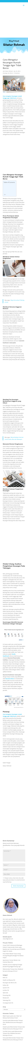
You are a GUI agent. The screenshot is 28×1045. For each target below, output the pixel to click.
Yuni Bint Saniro (7, 1031)
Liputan (5, 987)
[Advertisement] (14, 23)
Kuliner (5, 985)
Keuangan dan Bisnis (8, 73)
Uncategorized (7, 1003)
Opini (4, 993)
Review (5, 998)
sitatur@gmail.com (8, 939)
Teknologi (5, 1000)
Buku (4, 977)
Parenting (5, 995)
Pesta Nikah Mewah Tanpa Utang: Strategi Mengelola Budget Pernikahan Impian (13, 955)
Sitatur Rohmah (9, 71)
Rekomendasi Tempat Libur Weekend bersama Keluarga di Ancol (13, 1022)
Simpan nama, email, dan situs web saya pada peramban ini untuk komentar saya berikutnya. (14, 880)
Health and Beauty (8, 980)
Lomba (5, 990)
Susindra (5, 1020)
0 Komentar (17, 73)
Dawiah (5, 1027)
